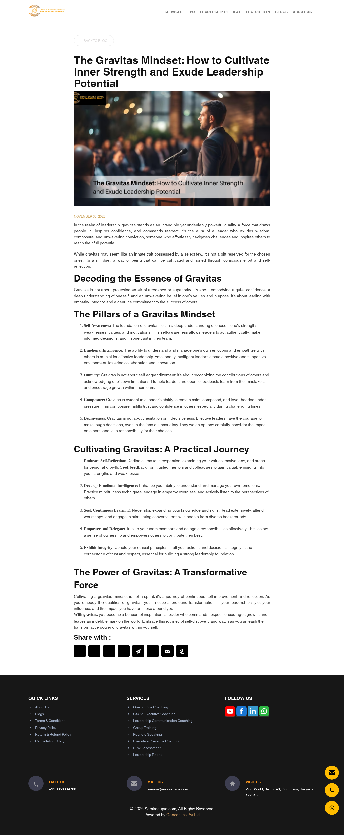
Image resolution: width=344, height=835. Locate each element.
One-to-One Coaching (150, 706)
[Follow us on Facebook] (241, 714)
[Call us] (332, 790)
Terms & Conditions (50, 720)
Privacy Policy (45, 727)
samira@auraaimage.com (167, 788)
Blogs (281, 11)
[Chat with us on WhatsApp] (332, 808)
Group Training (144, 727)
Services (173, 11)
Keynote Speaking (147, 734)
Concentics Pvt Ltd (183, 814)
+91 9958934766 (62, 788)
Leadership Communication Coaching (163, 720)
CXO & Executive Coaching (154, 713)
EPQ (191, 11)
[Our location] (232, 783)
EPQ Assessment (147, 747)
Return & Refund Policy (53, 734)
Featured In (258, 11)
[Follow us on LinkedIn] (253, 714)
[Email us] (332, 773)
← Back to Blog (93, 40)
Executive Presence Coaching (156, 740)
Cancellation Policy (49, 740)
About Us (302, 11)
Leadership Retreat (220, 11)
